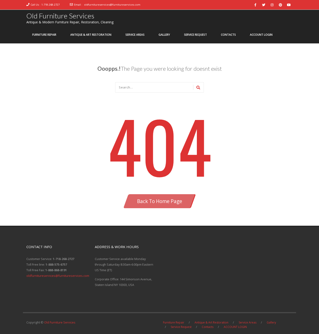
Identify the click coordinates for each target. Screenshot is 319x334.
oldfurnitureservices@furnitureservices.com (112, 4)
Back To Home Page (159, 201)
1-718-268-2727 (50, 4)
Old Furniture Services (60, 15)
